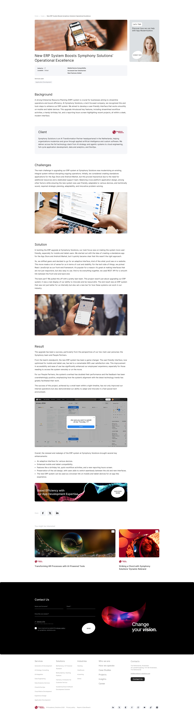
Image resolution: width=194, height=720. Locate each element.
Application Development (43, 82)
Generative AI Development (43, 666)
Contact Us (138, 679)
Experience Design (41, 696)
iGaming (80, 666)
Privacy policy (70, 707)
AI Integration (39, 674)
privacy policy (60, 628)
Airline (79, 678)
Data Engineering (40, 678)
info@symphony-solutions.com (140, 673)
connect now (137, 55)
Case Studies (105, 670)
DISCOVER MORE (118, 492)
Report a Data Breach (83, 707)
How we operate (106, 665)
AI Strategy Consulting (42, 670)
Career (102, 683)
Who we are (104, 661)
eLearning (80, 674)
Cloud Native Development (43, 691)
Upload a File (41, 621)
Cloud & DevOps (40, 687)
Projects (102, 674)
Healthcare (80, 670)
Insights (102, 679)
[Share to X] (50, 513)
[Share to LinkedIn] (57, 513)
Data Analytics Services (42, 683)
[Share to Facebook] (43, 513)
